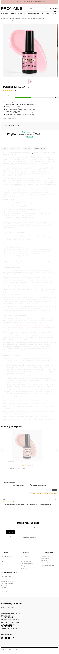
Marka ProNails (5, 559)
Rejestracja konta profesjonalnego (45, 557)
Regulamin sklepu (6, 576)
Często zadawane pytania (28, 559)
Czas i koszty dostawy (27, 563)
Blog (2, 561)
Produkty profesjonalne (15, 18)
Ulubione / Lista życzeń (47, 563)
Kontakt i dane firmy (7, 556)
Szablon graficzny (9, 652)
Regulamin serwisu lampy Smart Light (8, 590)
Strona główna (4, 18)
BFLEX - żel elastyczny (39, 18)
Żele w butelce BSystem (27, 18)
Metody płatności (26, 561)
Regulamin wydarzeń (7, 583)
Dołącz (11, 532)
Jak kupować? (25, 556)
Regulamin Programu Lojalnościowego (7, 586)
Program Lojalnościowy (47, 565)
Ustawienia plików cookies (8, 581)
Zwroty (23, 566)
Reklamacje (24, 568)
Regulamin (20, 536)
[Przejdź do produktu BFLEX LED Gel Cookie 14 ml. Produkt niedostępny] (27, 445)
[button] (56, 2)
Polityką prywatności (31, 537)
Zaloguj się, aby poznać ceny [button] (12, 125)
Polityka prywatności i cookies (9, 579)
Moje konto (44, 560)
